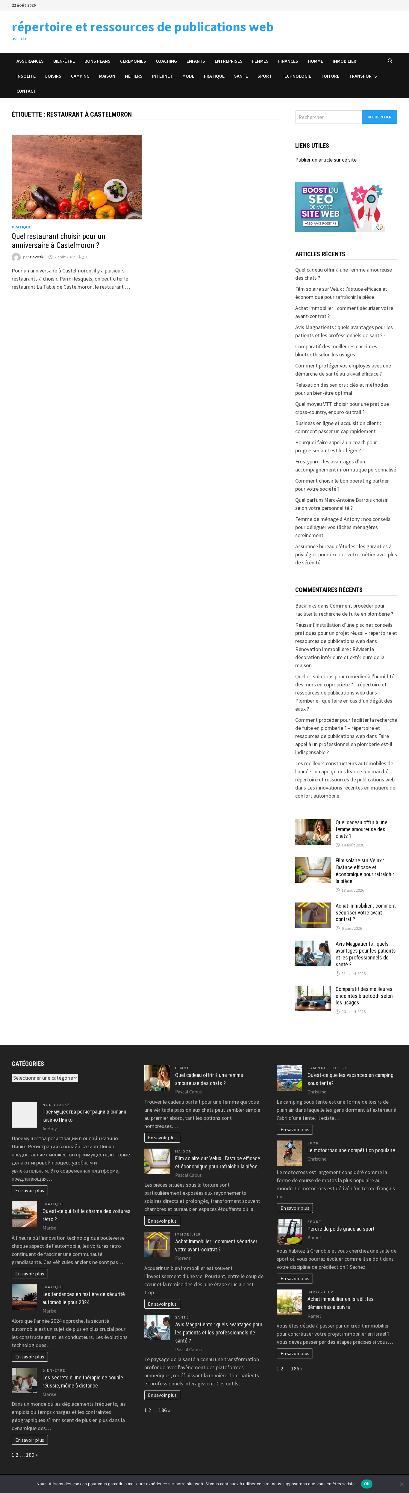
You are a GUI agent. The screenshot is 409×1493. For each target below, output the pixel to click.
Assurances (30, 61)
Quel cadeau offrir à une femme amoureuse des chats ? (361, 829)
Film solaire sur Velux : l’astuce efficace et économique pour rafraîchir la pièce (365, 870)
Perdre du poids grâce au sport (341, 1229)
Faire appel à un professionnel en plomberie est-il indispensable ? (343, 744)
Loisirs (53, 76)
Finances (288, 61)
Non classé (56, 1104)
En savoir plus (29, 1190)
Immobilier (344, 61)
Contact (26, 91)
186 (30, 1454)
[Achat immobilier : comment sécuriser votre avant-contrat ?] (313, 906)
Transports (363, 76)
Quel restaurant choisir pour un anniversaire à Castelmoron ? (58, 241)
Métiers (134, 76)
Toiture (330, 76)
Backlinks (305, 605)
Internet (162, 76)
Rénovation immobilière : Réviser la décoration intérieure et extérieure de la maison (339, 657)
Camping (80, 76)
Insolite (26, 76)
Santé (241, 76)
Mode (188, 76)
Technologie (296, 76)
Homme (315, 61)
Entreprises (229, 61)
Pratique (214, 76)
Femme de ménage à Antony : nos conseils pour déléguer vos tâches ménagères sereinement (342, 527)
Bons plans (97, 61)
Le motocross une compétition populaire (351, 1150)
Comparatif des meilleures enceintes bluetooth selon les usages (364, 996)
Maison (107, 76)
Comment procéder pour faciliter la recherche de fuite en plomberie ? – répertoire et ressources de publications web (346, 727)
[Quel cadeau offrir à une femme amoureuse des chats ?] (313, 823)
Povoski (37, 257)
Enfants (196, 61)
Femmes (260, 61)
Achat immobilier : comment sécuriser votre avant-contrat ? (366, 913)
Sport (264, 76)
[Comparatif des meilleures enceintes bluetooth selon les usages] (313, 989)
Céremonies (133, 61)
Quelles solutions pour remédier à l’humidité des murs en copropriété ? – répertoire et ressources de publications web (344, 684)
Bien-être (64, 61)
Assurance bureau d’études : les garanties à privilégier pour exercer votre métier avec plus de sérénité (346, 554)
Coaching (166, 61)
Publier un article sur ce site (326, 159)
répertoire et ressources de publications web (143, 26)
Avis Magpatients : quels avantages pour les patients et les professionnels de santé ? (366, 954)
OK (367, 1483)
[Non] (402, 1484)
